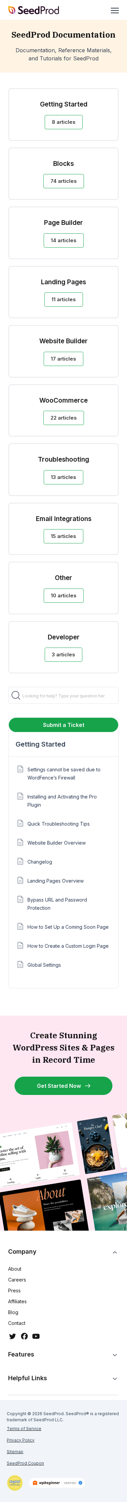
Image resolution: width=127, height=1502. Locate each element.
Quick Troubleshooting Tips (58, 824)
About (14, 1269)
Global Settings (44, 965)
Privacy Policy (21, 1440)
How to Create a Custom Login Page (68, 946)
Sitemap (15, 1451)
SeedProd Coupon (25, 1463)
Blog (13, 1312)
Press (14, 1290)
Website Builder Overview (56, 843)
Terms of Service (24, 1428)
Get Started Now (59, 1085)
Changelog (39, 862)
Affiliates (17, 1301)
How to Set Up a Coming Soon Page (68, 927)
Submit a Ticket (63, 724)
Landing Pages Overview (55, 881)
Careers (17, 1280)
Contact (16, 1323)
